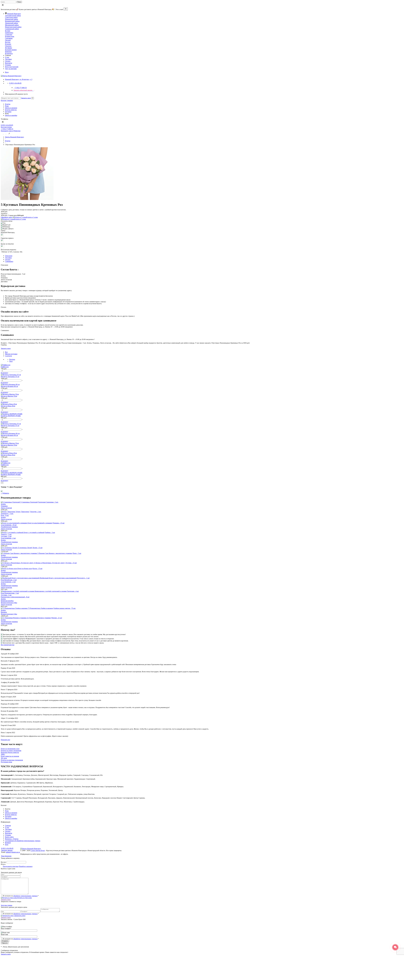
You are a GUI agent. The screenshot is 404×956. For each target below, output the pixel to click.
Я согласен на (21, 939)
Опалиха (8, 46)
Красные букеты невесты (10, 752)
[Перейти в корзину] (7, 133)
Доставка (8, 59)
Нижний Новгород (14, 14)
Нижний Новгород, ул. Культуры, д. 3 (18, 79)
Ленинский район (11, 23)
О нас (7, 57)
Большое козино (11, 50)
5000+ (3, 754)
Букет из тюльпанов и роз (10, 749)
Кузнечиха (9, 53)
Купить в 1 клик (32, 217)
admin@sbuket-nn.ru (13, 852)
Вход (7, 72)
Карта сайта (9, 837)
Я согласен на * (21, 896)
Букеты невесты (11, 110)
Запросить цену (19, 915)
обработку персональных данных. (25, 896)
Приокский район (11, 19)
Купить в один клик (24, 898)
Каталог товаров (7, 100)
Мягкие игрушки (11, 354)
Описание (8, 256)
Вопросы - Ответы (11, 839)
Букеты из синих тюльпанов (11, 750)
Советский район (11, 17)
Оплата (7, 61)
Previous (12, 359)
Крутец (7, 42)
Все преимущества (7, 645)
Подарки (8, 112)
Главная (8, 825)
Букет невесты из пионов (10, 756)
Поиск (19, 2)
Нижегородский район (13, 27)
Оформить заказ (6, 217)
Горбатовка (9, 32)
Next (11, 361)
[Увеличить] (27, 199)
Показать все (5, 740)
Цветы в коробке (11, 115)
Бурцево (8, 44)
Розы (7, 106)
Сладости (8, 356)
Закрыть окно (26, 98)
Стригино (8, 34)
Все (6, 352)
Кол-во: (4, 862)
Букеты (7, 104)
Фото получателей (11, 67)
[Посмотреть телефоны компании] (4, 133)
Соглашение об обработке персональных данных (22, 841)
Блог (6, 844)
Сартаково (9, 38)
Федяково (8, 48)
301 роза (4, 758)
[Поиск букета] (2, 133)
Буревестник (9, 36)
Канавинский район (12, 21)
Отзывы (8, 65)
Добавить (5, 493)
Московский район (12, 25)
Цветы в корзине (11, 108)
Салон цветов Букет (38, 850)
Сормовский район (12, 29)
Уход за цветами (11, 69)
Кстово (7, 31)
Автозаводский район (13, 15)
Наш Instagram (6, 856)
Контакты (8, 63)
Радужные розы (6, 762)
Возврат (8, 842)
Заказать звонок (7, 850)
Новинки (8, 51)
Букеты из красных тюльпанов (12, 760)
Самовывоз (9, 261)
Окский (8, 40)
